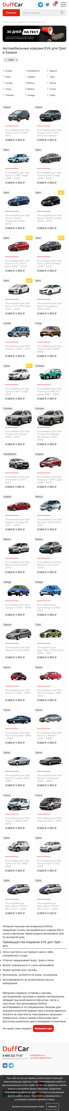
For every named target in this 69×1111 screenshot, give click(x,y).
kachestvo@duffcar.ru (41, 1058)
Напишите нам (43, 1028)
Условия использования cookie (28, 1106)
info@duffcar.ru (37, 1055)
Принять (52, 1106)
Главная (7, 22)
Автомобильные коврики (26, 22)
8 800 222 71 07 (13, 1055)
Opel (12, 59)
